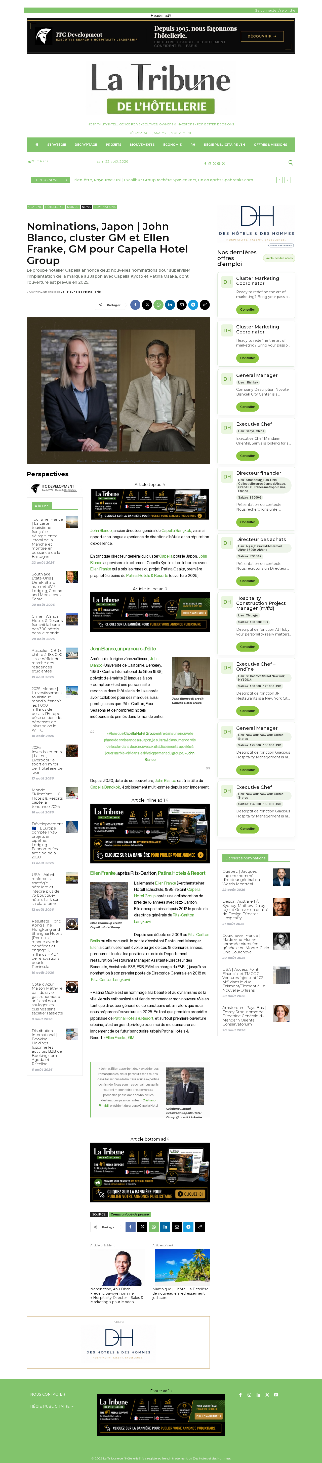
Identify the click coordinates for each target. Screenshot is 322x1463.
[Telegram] (193, 305)
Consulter (247, 309)
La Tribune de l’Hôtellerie (81, 292)
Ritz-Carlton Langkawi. (110, 980)
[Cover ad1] (150, 1172)
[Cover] (150, 524)
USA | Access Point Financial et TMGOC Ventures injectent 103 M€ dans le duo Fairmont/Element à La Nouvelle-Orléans (243, 980)
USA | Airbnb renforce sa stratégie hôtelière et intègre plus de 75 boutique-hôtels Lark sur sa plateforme (45, 889)
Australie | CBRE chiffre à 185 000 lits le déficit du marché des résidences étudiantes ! (47, 661)
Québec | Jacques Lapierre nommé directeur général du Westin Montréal (241, 877)
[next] (288, 180)
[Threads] (223, 163)
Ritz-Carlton (183, 915)
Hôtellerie (54, 207)
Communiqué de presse (130, 1214)
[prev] (279, 180)
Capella (166, 556)
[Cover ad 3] (150, 635)
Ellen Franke (100, 569)
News (86, 207)
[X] (214, 163)
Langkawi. (142, 922)
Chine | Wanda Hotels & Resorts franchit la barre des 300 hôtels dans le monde (47, 624)
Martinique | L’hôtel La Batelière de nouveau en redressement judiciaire (180, 1293)
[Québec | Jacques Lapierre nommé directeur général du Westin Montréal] (281, 877)
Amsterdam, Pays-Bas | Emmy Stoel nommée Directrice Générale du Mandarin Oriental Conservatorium (244, 1016)
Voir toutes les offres (279, 258)
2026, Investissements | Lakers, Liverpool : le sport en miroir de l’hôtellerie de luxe (47, 760)
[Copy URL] (205, 305)
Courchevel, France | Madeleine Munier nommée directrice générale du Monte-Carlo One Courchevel (245, 943)
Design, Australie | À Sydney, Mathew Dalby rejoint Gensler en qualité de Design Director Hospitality (245, 909)
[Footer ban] (161, 1415)
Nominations (105, 207)
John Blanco (165, 781)
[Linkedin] (170, 305)
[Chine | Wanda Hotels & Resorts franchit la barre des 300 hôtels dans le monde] (71, 619)
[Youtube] (219, 163)
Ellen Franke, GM (120, 1038)
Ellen (94, 948)
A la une (35, 207)
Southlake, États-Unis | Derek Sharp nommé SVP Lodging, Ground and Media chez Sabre (47, 586)
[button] (266, 163)
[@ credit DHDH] (161, 53)
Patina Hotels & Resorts (147, 576)
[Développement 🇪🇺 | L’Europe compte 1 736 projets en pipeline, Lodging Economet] (71, 827)
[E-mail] (182, 305)
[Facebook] (205, 163)
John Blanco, (101, 531)
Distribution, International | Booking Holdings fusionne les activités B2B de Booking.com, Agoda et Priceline (47, 1047)
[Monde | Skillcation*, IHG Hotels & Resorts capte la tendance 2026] (71, 793)
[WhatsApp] (158, 305)
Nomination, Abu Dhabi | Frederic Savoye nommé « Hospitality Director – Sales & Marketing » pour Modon (116, 1295)
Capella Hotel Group (139, 734)
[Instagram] (209, 163)
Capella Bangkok (176, 531)
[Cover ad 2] (150, 833)
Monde (73, 207)
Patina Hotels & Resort (182, 873)
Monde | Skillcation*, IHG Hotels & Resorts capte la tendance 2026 (47, 798)
